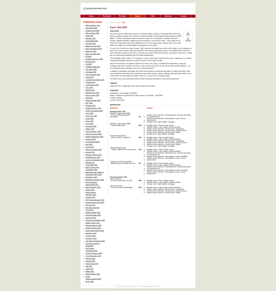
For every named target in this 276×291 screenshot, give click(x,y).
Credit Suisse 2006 (92, 85)
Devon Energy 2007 (92, 95)
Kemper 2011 (90, 152)
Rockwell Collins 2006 (93, 215)
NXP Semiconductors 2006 (95, 200)
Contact (183, 16)
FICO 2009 (89, 113)
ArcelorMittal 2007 (92, 41)
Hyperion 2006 (91, 139)
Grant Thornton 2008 (93, 131)
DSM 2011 (89, 98)
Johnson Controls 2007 (94, 149)
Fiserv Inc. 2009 (91, 116)
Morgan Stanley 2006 (93, 187)
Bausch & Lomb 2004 (93, 46)
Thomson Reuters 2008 (94, 253)
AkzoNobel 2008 (91, 28)
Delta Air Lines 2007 (92, 93)
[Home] (95, 8)
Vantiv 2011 (89, 269)
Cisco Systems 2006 (93, 74)
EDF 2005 (89, 103)
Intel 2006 (89, 144)
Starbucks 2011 (91, 233)
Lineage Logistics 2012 (93, 155)
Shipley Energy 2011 (93, 223)
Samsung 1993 (91, 218)
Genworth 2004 (91, 126)
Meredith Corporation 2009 (95, 180)
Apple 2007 (89, 36)
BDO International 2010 (94, 49)
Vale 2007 (89, 266)
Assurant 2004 (91, 43)
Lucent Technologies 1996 (95, 160)
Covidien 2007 (90, 82)
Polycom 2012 (90, 205)
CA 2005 (89, 64)
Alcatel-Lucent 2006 (92, 30)
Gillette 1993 (90, 129)
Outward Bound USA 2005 (95, 202)
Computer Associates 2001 (95, 80)
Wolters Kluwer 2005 (93, 274)
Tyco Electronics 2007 (93, 256)
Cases (137, 16)
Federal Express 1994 (93, 108)
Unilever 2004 (90, 261)
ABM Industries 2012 (93, 25)
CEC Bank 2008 (91, 69)
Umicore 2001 (90, 258)
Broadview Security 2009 (94, 59)
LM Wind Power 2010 (93, 157)
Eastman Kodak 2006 (93, 100)
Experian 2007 (91, 105)
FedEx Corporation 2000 (94, 111)
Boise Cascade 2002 (93, 54)
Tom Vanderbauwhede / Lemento (149, 286)
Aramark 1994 (90, 38)
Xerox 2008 (90, 281)
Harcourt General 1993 (94, 134)
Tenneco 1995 (90, 236)
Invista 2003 (90, 147)
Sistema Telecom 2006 (93, 225)
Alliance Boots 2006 (92, 33)
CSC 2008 (89, 87)
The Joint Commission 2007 (95, 241)
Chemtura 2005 (91, 72)
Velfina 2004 (90, 271)
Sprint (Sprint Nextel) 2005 (95, 231)
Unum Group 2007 (92, 264)
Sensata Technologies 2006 (95, 220)
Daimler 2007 (90, 90)
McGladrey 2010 (91, 177)
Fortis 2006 (89, 121)
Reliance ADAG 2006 (93, 212)
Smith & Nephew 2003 (93, 228)
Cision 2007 (90, 77)
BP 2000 (88, 56)
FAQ (153, 16)
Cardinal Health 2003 (93, 67)
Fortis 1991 (89, 124)
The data (122, 16)
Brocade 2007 (90, 62)
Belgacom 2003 (91, 51)
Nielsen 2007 (90, 190)
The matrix (106, 16)
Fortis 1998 (89, 118)
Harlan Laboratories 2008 (94, 137)
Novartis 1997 (90, 197)
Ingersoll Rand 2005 (92, 142)
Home (91, 16)
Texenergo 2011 (91, 238)
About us (168, 16)
